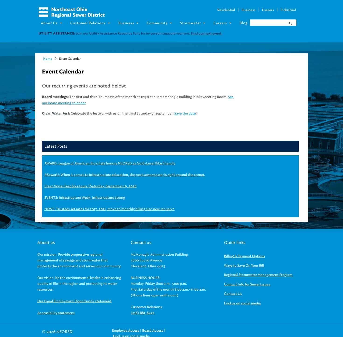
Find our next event (206, 33)
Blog (244, 23)
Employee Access (125, 331)
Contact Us (233, 294)
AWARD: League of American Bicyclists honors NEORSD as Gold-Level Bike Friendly (109, 163)
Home (47, 58)
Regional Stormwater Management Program (258, 275)
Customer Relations (88, 23)
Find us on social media (242, 303)
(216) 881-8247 (142, 313)
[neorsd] (71, 16)
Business (249, 10)
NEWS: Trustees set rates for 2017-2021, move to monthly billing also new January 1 (109, 209)
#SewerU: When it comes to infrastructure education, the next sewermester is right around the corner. (124, 175)
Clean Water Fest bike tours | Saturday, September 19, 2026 (90, 186)
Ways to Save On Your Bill (244, 266)
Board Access (152, 331)
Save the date (185, 113)
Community (157, 23)
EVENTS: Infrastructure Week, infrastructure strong (84, 198)
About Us (49, 23)
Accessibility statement (56, 313)
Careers (268, 10)
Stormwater (190, 23)
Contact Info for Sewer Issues (247, 284)
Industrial (288, 10)
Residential (226, 10)
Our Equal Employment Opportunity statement (74, 301)
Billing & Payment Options (244, 256)
